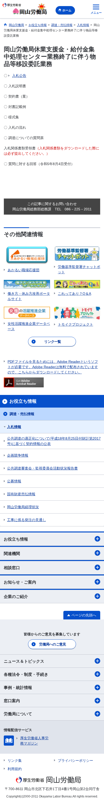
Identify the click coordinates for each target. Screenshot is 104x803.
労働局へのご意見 (52, 644)
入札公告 (19, 76)
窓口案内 (12, 701)
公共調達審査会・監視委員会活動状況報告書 (42, 468)
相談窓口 (12, 568)
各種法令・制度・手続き (26, 674)
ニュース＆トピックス (24, 661)
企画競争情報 (17, 455)
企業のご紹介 (16, 596)
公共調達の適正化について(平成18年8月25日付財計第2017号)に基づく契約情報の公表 (54, 441)
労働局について (18, 714)
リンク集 (15, 761)
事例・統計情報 (18, 687)
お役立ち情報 (16, 539)
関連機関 (12, 553)
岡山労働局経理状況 (23, 507)
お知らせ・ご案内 (20, 582)
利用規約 (15, 769)
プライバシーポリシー (75, 761)
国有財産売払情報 (21, 494)
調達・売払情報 (22, 414)
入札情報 (14, 427)
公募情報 (14, 481)
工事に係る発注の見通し (26, 520)
